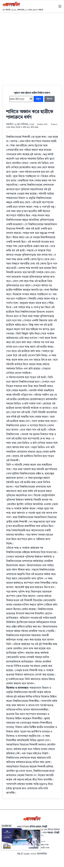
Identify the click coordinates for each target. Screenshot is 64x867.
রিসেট (49, 99)
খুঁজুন (38, 99)
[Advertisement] (32, 47)
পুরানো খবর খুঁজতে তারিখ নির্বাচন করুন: (32, 93)
